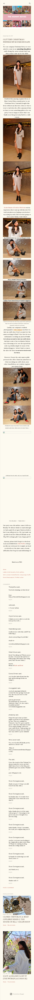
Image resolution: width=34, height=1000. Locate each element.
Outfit (28, 574)
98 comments (11, 925)
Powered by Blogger (18, 994)
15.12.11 (10, 599)
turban (22, 577)
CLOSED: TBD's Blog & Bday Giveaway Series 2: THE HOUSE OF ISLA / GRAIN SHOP (16, 919)
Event (17, 572)
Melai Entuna (13, 652)
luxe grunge (23, 574)
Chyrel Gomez (13, 616)
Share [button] (4, 569)
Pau (10, 759)
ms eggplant (13, 688)
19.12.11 (10, 788)
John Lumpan (7, 574)
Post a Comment (8, 887)
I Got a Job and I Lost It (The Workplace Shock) (15, 977)
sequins (12, 577)
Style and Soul (18, 665)
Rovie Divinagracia (15, 781)
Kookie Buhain (15, 574)
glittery (22, 572)
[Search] (30, 3)
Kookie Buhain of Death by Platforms (15, 207)
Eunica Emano (13, 674)
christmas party (11, 572)
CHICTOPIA (21, 544)
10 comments (11, 982)
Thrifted (17, 577)
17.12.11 (10, 775)
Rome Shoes (6, 577)
